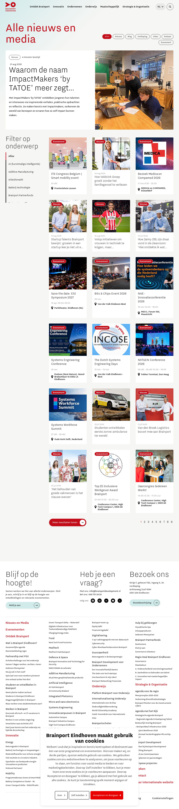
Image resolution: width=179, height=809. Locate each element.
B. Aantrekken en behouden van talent (152, 673)
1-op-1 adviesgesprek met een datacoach (110, 640)
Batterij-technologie (19, 187)
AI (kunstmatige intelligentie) (24, 164)
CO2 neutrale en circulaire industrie (21, 758)
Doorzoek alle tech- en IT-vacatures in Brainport (23, 714)
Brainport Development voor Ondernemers (107, 664)
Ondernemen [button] (74, 6)
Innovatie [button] (58, 6)
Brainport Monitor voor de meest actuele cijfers (153, 704)
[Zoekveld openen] (170, 6)
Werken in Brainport (17, 709)
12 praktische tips (143, 627)
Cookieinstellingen (162, 798)
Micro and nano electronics (64, 702)
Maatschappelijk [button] (109, 6)
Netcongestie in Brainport (17, 746)
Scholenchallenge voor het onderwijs (22, 661)
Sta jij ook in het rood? (15, 672)
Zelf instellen (77, 795)
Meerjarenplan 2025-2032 (146, 695)
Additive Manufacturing (21, 172)
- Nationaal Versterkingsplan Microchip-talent (153, 735)
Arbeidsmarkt (15, 179)
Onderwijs (99, 686)
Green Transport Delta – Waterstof (64, 623)
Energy (9, 742)
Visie (94, 718)
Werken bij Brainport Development (150, 747)
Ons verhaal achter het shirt (18, 679)
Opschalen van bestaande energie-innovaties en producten (21, 763)
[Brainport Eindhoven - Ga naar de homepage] (11, 6)
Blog (130, 36)
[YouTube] (113, 600)
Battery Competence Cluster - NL (20, 781)
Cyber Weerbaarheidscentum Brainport (109, 647)
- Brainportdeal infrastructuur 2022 (150, 727)
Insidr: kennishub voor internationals (108, 714)
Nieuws (118, 36)
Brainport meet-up (100, 623)
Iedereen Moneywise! (15, 668)
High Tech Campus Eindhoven (62, 725)
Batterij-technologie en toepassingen (22, 750)
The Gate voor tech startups (104, 673)
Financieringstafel (100, 630)
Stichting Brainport (143, 750)
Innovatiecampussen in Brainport (67, 713)
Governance (140, 661)
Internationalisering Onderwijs (109, 698)
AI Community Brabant (59, 691)
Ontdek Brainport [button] (40, 6)
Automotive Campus (58, 717)
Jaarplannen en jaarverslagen (148, 758)
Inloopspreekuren (143, 631)
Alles (107, 36)
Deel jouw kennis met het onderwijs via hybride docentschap (23, 728)
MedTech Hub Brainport (59, 652)
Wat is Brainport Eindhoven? (21, 643)
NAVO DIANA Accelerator (60, 668)
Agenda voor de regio (147, 691)
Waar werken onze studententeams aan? (24, 704)
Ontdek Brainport (17, 636)
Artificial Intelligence (61, 683)
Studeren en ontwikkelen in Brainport (21, 686)
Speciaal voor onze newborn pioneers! (23, 676)
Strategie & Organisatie (151, 684)
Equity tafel (97, 626)
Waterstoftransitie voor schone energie (23, 754)
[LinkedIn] (106, 600)
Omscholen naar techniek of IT (19, 724)
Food (51, 638)
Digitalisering (99, 635)
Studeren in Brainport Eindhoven (20, 696)
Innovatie (12, 735)
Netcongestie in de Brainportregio (107, 657)
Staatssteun (140, 665)
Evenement (166, 42)
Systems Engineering (61, 707)
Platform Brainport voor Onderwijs (111, 693)
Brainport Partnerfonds (20, 195)
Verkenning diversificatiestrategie (150, 699)
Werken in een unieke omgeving (20, 720)
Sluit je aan (140, 648)
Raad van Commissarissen (147, 754)
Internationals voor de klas (104, 703)
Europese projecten (146, 763)
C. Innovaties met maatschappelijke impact (151, 677)
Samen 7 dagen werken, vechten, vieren (23, 664)
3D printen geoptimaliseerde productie (66, 678)
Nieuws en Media (17, 623)
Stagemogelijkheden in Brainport (20, 700)
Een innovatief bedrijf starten (105, 670)
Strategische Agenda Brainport (149, 715)
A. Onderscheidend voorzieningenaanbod (153, 669)
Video (155, 36)
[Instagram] (99, 600)
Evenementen (15, 629)
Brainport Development (148, 742)
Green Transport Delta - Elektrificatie (22, 785)
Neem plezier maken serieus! (19, 692)
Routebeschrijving (142, 602)
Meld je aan (15, 605)
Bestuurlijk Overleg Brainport (148, 723)
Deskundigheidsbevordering (104, 707)
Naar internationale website (154, 782)
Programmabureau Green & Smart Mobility (24, 778)
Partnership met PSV (17, 656)
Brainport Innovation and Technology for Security (67, 663)
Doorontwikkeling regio (16, 651)
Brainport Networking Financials (106, 681)
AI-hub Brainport (56, 687)
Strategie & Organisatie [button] (136, 6)
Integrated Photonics (61, 696)
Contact (140, 775)
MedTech (54, 647)
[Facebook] (93, 600)
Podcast (167, 36)
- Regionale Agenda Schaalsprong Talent (153, 719)
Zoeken (140, 769)
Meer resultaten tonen (64, 522)
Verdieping (142, 36)
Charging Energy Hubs (59, 633)
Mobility (10, 773)
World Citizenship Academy (104, 710)
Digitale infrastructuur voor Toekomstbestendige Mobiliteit (63, 627)
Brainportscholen (101, 723)
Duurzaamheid (100, 652)
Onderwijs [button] (91, 6)
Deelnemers (140, 644)
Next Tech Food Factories (60, 642)
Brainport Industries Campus (61, 721)
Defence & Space (58, 657)
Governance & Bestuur (145, 652)
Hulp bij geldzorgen (146, 623)
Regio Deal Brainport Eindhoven (152, 657)
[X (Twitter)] (119, 600)
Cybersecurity (98, 643)
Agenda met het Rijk (146, 711)
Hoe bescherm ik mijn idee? (104, 677)
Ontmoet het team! (14, 768)
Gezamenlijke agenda (15, 647)
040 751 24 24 (95, 594)
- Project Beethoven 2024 (146, 730)
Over (60, 795)
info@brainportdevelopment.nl (105, 591)
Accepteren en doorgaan (105, 795)
